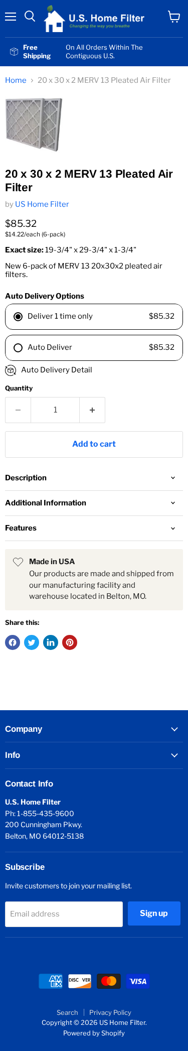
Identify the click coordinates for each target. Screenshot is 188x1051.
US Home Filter (42, 204)
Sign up (154, 913)
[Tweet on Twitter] (31, 642)
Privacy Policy (110, 1012)
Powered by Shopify (94, 1033)
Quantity (19, 388)
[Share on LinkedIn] (50, 642)
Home (16, 80)
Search (67, 1012)
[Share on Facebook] (12, 642)
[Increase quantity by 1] (92, 410)
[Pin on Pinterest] (69, 642)
